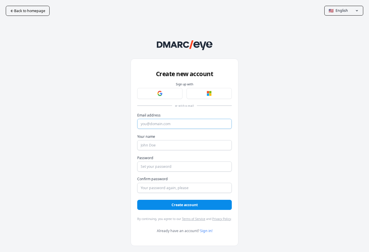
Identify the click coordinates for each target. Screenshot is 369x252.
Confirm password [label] (152, 178)
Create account (185, 204)
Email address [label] (149, 115)
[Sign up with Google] (159, 93)
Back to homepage (29, 10)
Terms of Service (193, 219)
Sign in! (206, 230)
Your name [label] (146, 136)
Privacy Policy (221, 219)
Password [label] (145, 157)
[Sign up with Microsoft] (209, 93)
